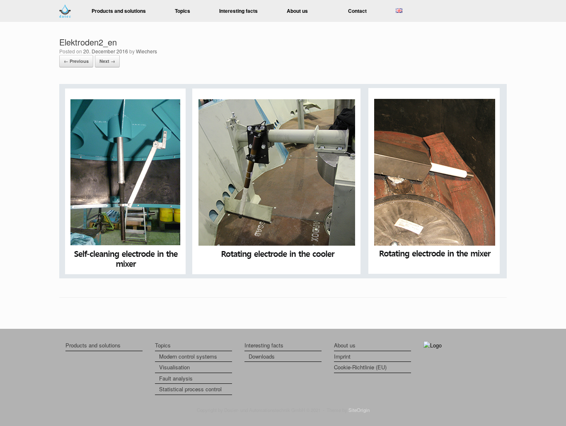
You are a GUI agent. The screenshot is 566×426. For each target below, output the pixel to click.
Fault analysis (176, 378)
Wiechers (146, 51)
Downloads (262, 356)
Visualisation (174, 367)
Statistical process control (190, 389)
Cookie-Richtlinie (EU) (360, 367)
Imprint (342, 356)
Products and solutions (119, 10)
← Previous (76, 61)
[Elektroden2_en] (283, 276)
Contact (357, 10)
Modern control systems (188, 356)
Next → (107, 61)
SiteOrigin (359, 410)
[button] (494, 11)
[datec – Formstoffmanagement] (65, 11)
